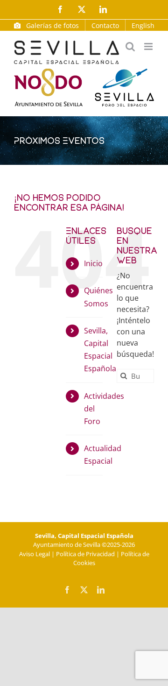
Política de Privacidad (85, 554)
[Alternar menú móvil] (149, 46)
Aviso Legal (34, 554)
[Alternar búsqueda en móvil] (130, 46)
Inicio (93, 263)
